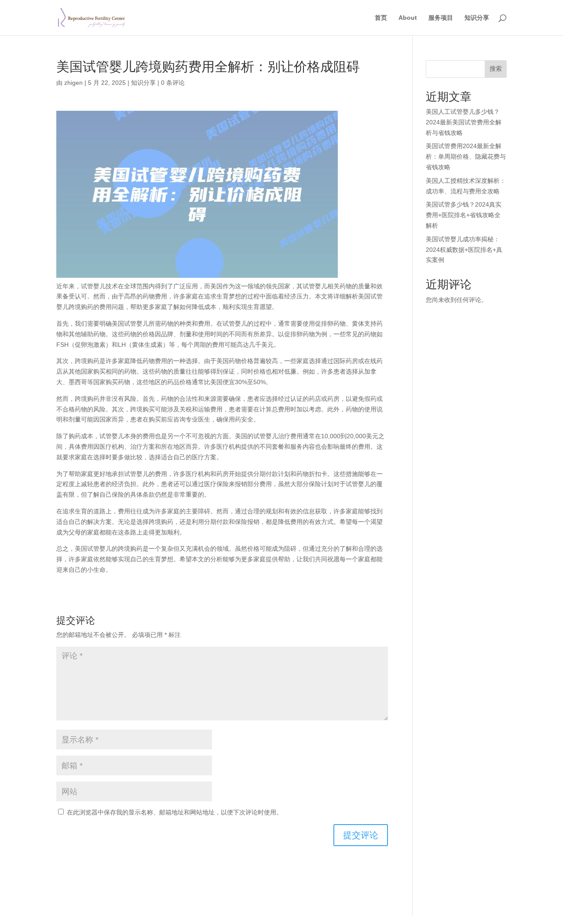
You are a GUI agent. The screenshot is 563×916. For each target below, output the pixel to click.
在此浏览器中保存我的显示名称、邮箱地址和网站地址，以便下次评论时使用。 (174, 812)
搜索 (496, 68)
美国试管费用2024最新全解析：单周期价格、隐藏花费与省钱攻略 (466, 156)
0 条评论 (173, 82)
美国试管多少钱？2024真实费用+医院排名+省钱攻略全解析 (463, 215)
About (407, 18)
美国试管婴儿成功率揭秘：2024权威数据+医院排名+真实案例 (464, 250)
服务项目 (440, 18)
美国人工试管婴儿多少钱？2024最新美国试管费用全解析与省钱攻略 (463, 122)
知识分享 (476, 18)
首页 (381, 18)
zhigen (73, 82)
